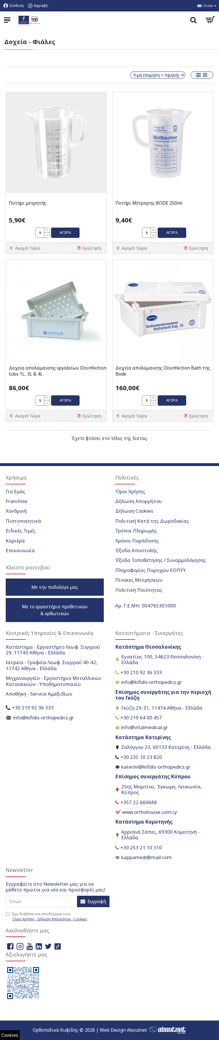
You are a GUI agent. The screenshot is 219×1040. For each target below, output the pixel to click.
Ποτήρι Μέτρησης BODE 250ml (148, 203)
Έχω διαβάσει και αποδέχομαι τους (49, 916)
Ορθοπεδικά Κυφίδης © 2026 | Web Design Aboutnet (90, 1030)
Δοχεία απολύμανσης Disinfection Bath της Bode (162, 371)
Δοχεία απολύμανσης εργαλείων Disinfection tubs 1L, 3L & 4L (57, 371)
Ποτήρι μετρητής (27, 203)
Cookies (9, 1035)
